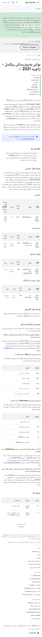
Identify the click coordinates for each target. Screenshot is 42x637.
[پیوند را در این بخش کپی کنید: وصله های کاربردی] (23, 309)
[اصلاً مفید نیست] (26, 59)
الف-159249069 (27, 217)
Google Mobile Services (33, 612)
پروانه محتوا (6, 535)
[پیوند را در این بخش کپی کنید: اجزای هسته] (29, 228)
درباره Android (36, 625)
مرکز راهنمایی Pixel (35, 606)
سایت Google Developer (16, 463)
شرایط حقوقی (21, 625)
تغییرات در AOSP (35, 32)
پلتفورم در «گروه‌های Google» (32, 588)
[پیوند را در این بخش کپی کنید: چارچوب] (32, 195)
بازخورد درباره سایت (34, 629)
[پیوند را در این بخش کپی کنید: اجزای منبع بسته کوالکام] (21, 280)
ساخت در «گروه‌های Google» (32, 591)
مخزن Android (36, 551)
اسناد (33, 55)
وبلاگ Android (36, 582)
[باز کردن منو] (38, 2)
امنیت (28, 55)
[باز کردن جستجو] (17, 2)
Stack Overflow (35, 615)
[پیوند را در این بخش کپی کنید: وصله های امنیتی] (23, 168)
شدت (31, 177)
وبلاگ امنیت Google (34, 585)
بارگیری (38, 558)
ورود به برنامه (6, 2)
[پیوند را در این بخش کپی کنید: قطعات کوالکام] (28, 254)
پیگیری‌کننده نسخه (35, 618)
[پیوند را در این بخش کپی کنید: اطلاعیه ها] (29, 149)
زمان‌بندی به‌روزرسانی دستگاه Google (15, 348)
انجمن (28, 625)
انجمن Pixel (27, 316)
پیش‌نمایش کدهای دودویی (33, 561)
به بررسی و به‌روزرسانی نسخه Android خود (19, 118)
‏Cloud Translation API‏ (21, 44)
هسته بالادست (28, 245)
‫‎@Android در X (35, 575)
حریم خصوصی (7, 625)
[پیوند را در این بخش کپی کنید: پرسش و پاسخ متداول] (18, 324)
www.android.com (34, 609)
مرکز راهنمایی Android (34, 603)
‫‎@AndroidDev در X (34, 579)
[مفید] (29, 59)
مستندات (38, 8)
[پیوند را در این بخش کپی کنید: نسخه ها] (31, 493)
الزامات (38, 555)
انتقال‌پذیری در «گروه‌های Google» (31, 594)
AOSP (38, 55)
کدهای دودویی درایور (34, 567)
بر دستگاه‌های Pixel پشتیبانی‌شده (15, 107)
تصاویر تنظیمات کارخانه (34, 564)
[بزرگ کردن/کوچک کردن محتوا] (31, 75)
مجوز (14, 625)
